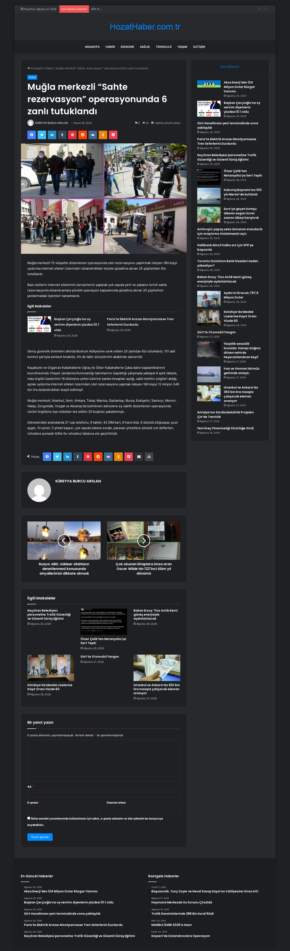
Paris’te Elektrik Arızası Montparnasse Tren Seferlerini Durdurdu (226, 141)
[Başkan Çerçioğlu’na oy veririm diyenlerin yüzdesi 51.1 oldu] (39, 324)
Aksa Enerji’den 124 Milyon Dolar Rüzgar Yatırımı (239, 86)
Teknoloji (164, 46)
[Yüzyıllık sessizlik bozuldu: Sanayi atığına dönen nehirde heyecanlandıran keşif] (209, 350)
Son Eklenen (230, 67)
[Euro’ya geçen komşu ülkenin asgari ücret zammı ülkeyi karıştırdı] (209, 215)
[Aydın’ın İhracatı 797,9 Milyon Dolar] (209, 299)
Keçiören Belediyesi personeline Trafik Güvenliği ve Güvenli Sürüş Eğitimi (49, 614)
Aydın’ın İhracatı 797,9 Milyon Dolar (241, 295)
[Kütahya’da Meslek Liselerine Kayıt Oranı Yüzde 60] (50, 668)
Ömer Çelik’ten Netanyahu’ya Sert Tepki (103, 641)
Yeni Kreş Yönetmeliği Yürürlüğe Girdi (225, 428)
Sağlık (145, 46)
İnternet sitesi (116, 802)
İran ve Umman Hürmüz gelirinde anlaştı (241, 370)
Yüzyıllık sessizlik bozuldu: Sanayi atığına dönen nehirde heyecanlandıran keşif (242, 350)
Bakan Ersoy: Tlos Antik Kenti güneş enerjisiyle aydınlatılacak (156, 614)
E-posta (33, 802)
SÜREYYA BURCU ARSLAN (51, 122)
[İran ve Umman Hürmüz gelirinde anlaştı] (209, 374)
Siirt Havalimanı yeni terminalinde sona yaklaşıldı (122, 9)
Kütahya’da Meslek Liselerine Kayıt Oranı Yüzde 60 (49, 687)
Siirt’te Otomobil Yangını (99, 656)
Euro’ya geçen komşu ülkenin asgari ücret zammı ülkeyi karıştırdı (241, 213)
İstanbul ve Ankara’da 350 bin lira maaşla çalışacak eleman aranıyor (157, 689)
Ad (30, 786)
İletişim (199, 46)
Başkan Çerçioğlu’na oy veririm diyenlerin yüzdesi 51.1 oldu (76, 324)
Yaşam (182, 46)
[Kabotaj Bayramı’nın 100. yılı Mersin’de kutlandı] (209, 196)
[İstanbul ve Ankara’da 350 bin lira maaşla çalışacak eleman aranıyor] (157, 668)
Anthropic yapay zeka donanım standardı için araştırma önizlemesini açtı (229, 231)
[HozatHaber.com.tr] (145, 26)
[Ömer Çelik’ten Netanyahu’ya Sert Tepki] (103, 622)
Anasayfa (92, 46)
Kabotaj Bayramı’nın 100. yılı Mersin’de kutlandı (243, 192)
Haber (110, 46)
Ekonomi (127, 46)
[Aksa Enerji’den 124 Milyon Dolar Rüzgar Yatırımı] (209, 84)
